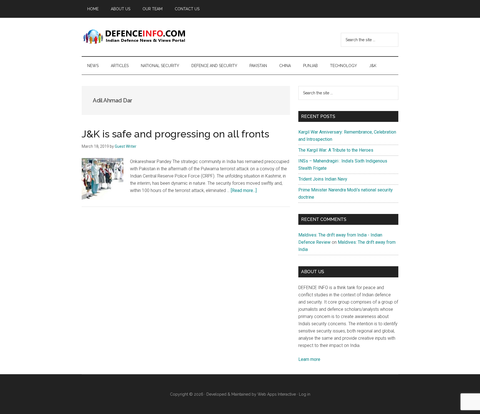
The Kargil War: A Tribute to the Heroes (335, 150)
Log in (304, 394)
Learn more (309, 359)
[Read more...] (244, 190)
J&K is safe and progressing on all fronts (175, 134)
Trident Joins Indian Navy (322, 179)
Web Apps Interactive (277, 394)
